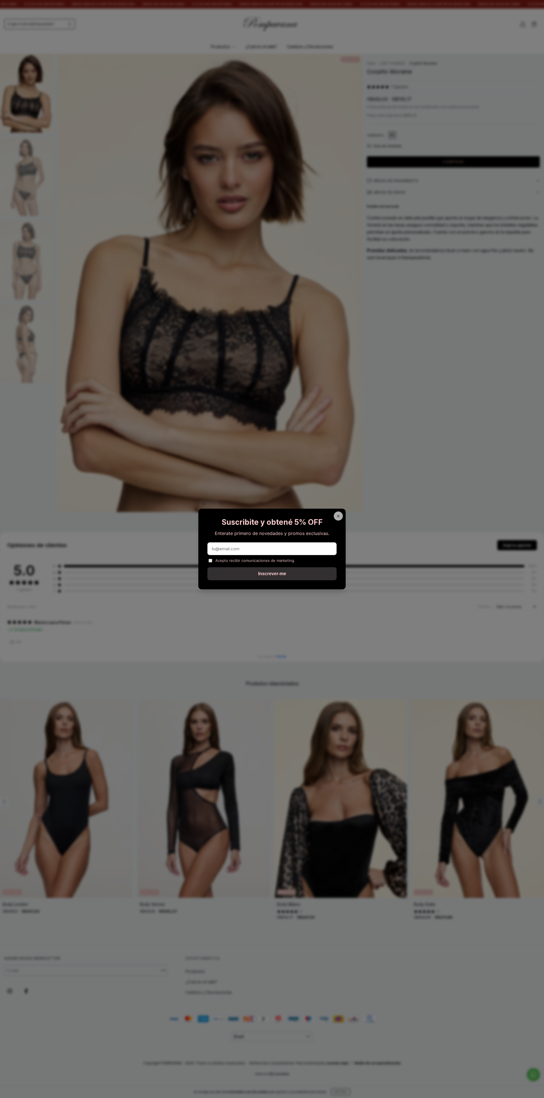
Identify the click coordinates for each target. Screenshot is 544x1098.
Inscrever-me (272, 573)
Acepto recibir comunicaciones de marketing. (255, 560)
